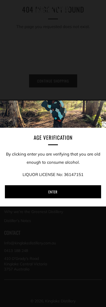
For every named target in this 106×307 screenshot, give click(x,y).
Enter (53, 191)
